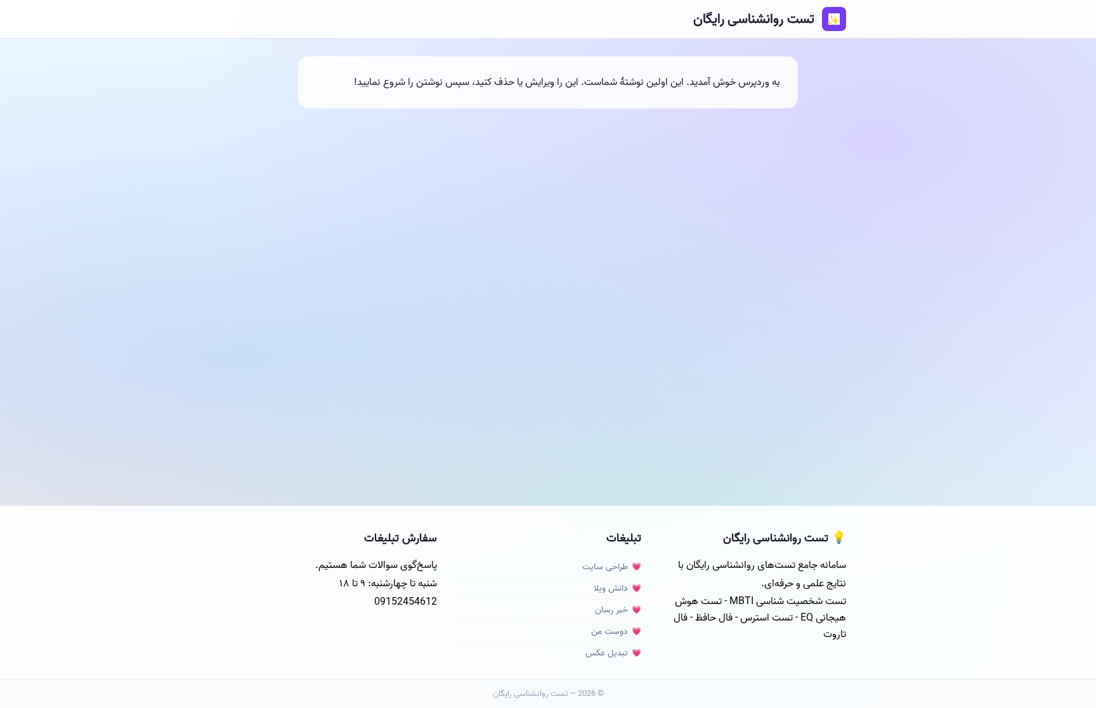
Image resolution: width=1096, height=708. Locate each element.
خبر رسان (611, 610)
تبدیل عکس (606, 653)
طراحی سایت (605, 567)
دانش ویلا (611, 588)
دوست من (609, 631)
